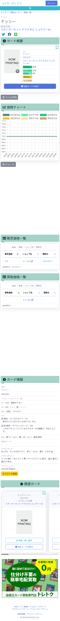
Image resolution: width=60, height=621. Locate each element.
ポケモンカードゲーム (21, 609)
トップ (3, 12)
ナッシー (27, 53)
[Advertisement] (30, 201)
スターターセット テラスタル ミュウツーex (26, 29)
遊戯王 (26, 606)
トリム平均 (11, 97)
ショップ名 (27, 253)
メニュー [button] (51, 3)
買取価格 (8, 292)
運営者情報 (21, 614)
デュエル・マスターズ (38, 606)
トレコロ (26, 261)
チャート (9, 164)
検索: (14, 247)
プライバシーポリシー (35, 614)
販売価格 (8, 253)
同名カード (15, 12)
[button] (30, 8)
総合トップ (18, 606)
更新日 (45, 253)
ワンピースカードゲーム (39, 609)
